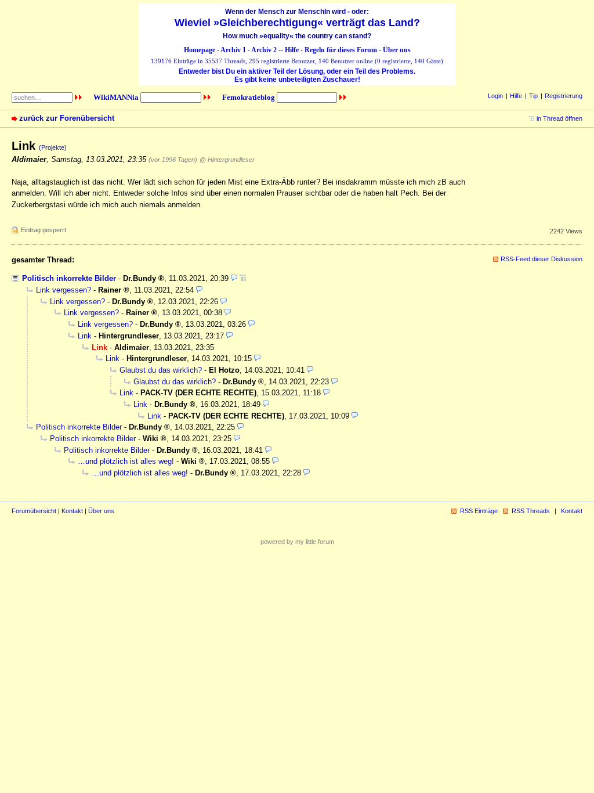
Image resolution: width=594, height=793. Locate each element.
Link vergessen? (63, 290)
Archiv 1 (233, 50)
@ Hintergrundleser (227, 159)
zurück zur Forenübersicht (66, 118)
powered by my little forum (297, 541)
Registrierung (563, 95)
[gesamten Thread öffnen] (243, 278)
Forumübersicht (34, 510)
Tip (533, 95)
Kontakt (72, 510)
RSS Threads (531, 510)
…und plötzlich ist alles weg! (126, 461)
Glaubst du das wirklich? (160, 370)
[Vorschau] (234, 278)
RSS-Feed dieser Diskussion (541, 258)
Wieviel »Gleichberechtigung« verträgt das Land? (297, 22)
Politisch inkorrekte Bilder (69, 278)
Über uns (397, 50)
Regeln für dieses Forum (341, 50)
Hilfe (292, 50)
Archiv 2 (264, 50)
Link (85, 335)
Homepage (199, 50)
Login (495, 95)
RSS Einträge (479, 510)
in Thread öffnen (559, 118)
